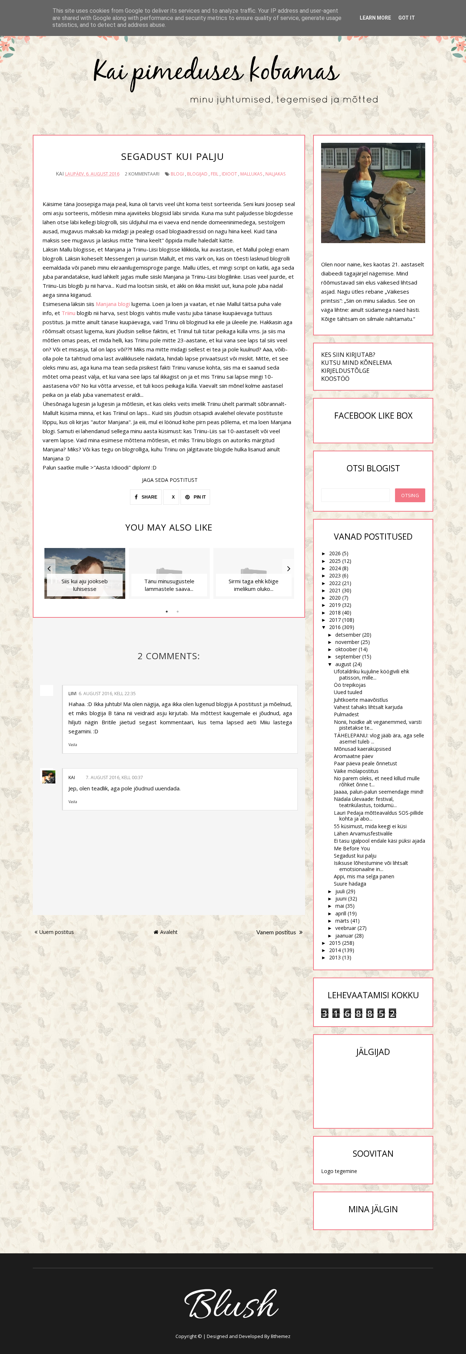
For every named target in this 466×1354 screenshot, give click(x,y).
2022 (335, 583)
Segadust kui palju (355, 855)
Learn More (375, 18)
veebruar (345, 927)
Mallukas (251, 174)
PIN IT (199, 497)
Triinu (69, 313)
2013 (335, 957)
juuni (341, 898)
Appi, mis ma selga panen (364, 876)
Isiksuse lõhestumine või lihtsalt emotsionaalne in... (371, 866)
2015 (335, 942)
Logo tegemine (339, 1171)
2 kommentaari (142, 174)
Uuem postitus (56, 931)
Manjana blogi (113, 303)
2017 (335, 619)
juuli (340, 891)
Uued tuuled (348, 692)
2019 (335, 604)
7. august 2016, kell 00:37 (114, 777)
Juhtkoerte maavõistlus (361, 699)
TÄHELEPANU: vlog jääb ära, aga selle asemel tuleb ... (379, 738)
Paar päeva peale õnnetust (365, 763)
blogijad (197, 174)
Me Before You (352, 848)
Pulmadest (346, 714)
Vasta (72, 744)
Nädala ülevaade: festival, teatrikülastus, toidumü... (365, 802)
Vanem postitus (276, 932)
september (348, 656)
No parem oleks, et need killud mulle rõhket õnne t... (377, 781)
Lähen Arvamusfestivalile (363, 833)
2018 (335, 612)
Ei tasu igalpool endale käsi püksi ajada (379, 840)
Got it (406, 18)
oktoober (346, 649)
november (347, 641)
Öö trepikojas (350, 684)
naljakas (275, 174)
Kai (71, 777)
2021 (335, 590)
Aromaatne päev (353, 756)
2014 (335, 950)
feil (214, 174)
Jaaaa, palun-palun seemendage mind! (378, 791)
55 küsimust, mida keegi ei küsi (370, 826)
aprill (340, 913)
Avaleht (169, 931)
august (343, 664)
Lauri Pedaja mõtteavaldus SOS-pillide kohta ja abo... (378, 815)
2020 (335, 597)
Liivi (72, 693)
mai (339, 905)
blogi (177, 174)
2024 (335, 568)
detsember (348, 634)
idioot (229, 174)
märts (342, 920)
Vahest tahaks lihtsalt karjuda (368, 707)
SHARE (149, 497)
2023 (335, 575)
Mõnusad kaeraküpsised (362, 748)
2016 (335, 627)
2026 (335, 553)
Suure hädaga (350, 883)
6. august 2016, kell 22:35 (107, 693)
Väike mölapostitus (356, 770)
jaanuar (344, 935)
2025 (335, 560)
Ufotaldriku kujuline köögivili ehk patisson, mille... (371, 674)
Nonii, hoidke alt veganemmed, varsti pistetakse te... (378, 725)
